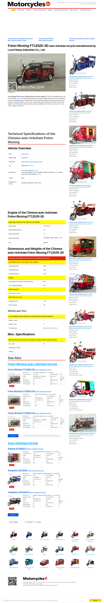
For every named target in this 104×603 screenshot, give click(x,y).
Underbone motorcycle (61, 10)
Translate (38, 522)
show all (13, 435)
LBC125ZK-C (81, 222)
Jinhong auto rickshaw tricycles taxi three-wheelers (80, 401)
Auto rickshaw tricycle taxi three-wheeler (31, 161)
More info (55, 600)
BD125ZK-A (80, 326)
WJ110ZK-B (81, 364)
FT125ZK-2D (82, 433)
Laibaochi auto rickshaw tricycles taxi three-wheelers (80, 223)
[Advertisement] (52, 24)
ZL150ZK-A (81, 294)
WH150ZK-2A (81, 258)
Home (13, 10)
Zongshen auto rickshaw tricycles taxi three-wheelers (80, 78)
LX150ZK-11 (80, 185)
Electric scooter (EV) (39, 10)
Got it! (95, 600)
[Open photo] (37, 72)
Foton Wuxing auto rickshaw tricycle (32, 364)
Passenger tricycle (85, 10)
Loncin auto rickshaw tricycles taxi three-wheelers (80, 112)
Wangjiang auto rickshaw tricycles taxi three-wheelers (80, 366)
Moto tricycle (74, 10)
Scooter (28, 10)
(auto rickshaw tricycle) (29, 370)
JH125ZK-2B (80, 399)
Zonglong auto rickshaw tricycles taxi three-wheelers (80, 295)
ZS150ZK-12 (81, 145)
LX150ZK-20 (80, 111)
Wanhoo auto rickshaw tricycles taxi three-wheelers (80, 260)
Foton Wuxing (25, 154)
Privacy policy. (39, 583)
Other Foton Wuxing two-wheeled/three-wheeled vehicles (42, 435)
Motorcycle (20, 10)
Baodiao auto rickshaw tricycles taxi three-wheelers (80, 328)
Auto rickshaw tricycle (23, 443)
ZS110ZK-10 (81, 76)
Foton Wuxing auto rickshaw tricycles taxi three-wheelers (81, 434)
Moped (50, 10)
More (11, 386)
